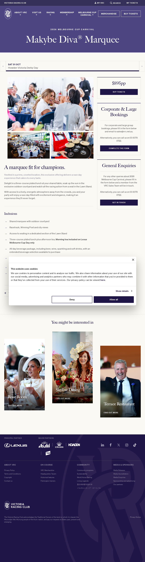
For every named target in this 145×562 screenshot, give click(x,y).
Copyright (8, 477)
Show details (122, 291)
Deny (72, 299)
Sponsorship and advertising (124, 481)
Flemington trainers (48, 481)
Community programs (85, 470)
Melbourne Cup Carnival (87, 13)
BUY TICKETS (131, 13)
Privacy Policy (9, 470)
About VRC (20, 12)
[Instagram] (126, 445)
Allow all (113, 299)
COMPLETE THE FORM (119, 148)
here (102, 280)
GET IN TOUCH (118, 202)
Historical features (47, 477)
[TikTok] (135, 445)
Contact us (8, 481)
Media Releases (119, 470)
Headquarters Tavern (48, 474)
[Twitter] (118, 445)
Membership (67, 12)
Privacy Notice (135, 517)
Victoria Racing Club (15, 3)
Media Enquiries (119, 477)
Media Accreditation (120, 474)
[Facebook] (110, 445)
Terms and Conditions (12, 474)
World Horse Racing (84, 477)
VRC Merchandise (47, 470)
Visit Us (36, 12)
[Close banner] (133, 260)
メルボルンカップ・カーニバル (89, 488)
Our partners (118, 484)
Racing (51, 12)
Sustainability (82, 474)
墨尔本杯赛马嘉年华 (84, 484)
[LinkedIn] (102, 445)
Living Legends (83, 481)
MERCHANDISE (109, 13)
